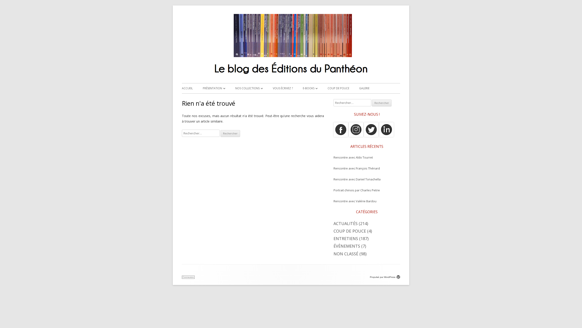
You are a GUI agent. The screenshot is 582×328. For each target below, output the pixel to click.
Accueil (187, 88)
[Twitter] (371, 136)
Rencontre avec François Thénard (357, 168)
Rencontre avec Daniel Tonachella (357, 179)
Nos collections (247, 88)
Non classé (346, 253)
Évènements (347, 246)
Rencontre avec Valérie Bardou (355, 201)
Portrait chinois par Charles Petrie (357, 190)
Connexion (188, 277)
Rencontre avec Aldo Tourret (353, 157)
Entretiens (346, 238)
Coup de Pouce (338, 88)
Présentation (212, 88)
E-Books (308, 88)
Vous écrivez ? (283, 88)
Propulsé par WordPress (382, 277)
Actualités (346, 223)
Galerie (364, 88)
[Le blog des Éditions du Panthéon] (291, 76)
